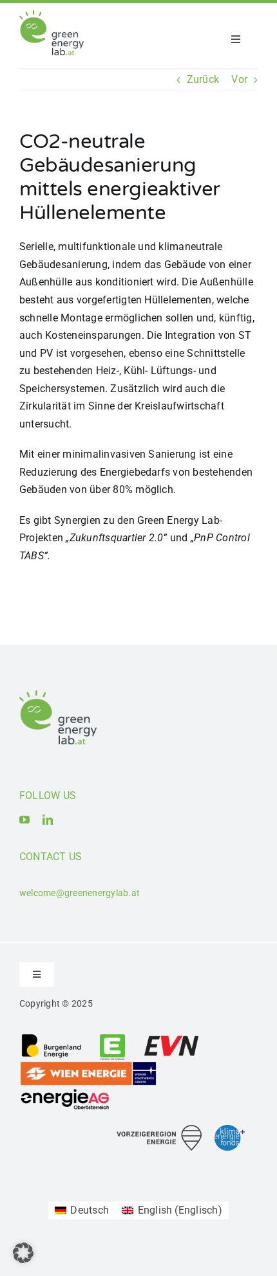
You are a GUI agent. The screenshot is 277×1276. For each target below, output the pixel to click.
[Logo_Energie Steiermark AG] (112, 1038)
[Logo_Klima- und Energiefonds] (230, 1130)
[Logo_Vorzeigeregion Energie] (159, 1130)
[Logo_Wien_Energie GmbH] (88, 1065)
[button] (23, 1253)
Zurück (203, 79)
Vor (239, 79)
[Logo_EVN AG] (171, 1038)
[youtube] (24, 819)
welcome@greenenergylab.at (79, 893)
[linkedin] (48, 819)
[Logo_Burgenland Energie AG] (51, 1038)
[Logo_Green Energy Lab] (51, 15)
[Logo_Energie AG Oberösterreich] (65, 1091)
